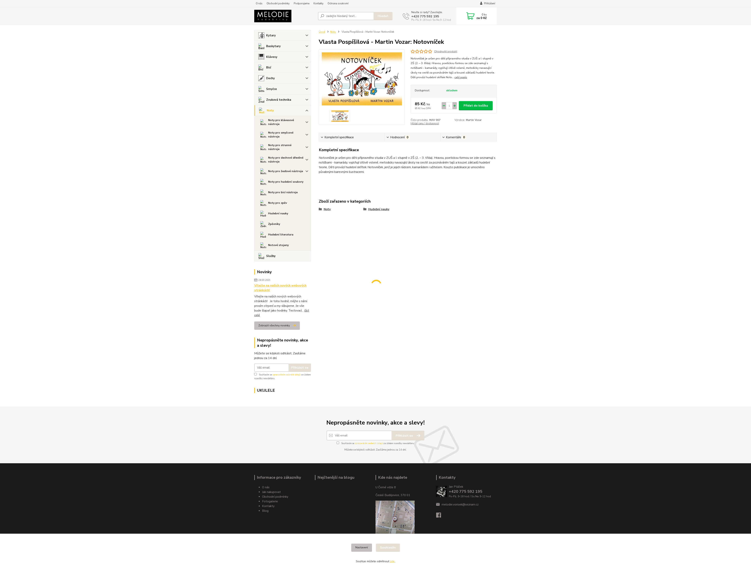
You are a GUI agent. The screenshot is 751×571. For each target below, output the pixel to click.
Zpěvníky (274, 224)
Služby (271, 256)
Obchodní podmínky (278, 3)
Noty (270, 110)
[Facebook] (440, 516)
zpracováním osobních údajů (286, 374)
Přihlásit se (299, 367)
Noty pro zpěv (277, 203)
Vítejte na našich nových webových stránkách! (280, 287)
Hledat (383, 16)
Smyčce (271, 89)
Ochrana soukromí (338, 3)
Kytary (271, 35)
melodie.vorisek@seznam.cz (460, 504)
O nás (259, 3)
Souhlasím (388, 547)
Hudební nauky (278, 213)
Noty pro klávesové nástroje (281, 122)
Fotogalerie (270, 501)
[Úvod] (284, 16)
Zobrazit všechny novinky (274, 325)
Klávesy (271, 57)
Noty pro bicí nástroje (283, 192)
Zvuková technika (278, 100)
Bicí (268, 67)
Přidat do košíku (476, 105)
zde (392, 561)
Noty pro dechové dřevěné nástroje (285, 159)
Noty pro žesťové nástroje (285, 171)
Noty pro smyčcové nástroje (280, 134)
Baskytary (273, 46)
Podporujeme (301, 3)
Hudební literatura (280, 234)
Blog (265, 511)
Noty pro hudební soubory (285, 182)
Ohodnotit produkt (445, 51)
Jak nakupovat (271, 492)
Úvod (322, 32)
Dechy (270, 78)
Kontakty (318, 3)
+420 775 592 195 (425, 16)
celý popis (461, 77)
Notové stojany (278, 245)
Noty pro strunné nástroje (279, 147)
